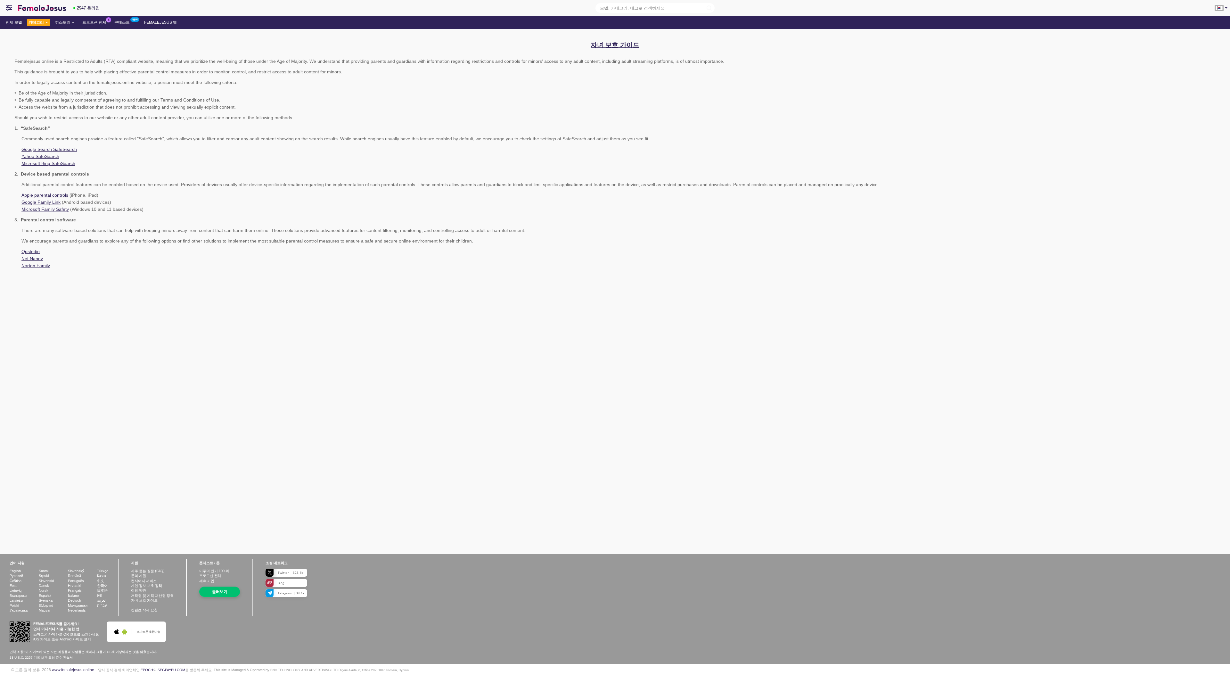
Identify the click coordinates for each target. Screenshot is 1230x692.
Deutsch (74, 600)
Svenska (46, 600)
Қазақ (101, 576)
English (15, 571)
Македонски (77, 605)
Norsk (43, 590)
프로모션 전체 (94, 22)
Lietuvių (15, 590)
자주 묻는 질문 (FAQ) (148, 571)
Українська (19, 610)
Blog (281, 583)
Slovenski (46, 581)
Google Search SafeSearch (49, 149)
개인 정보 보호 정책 (146, 586)
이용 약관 (138, 590)
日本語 (102, 590)
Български (18, 595)
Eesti (13, 586)
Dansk (44, 586)
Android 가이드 (71, 639)
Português (76, 581)
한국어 (102, 586)
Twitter (290, 572)
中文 (100, 581)
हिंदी (99, 595)
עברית (102, 605)
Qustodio (30, 251)
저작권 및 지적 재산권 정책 (152, 595)
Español (45, 595)
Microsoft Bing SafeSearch (48, 163)
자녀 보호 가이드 (144, 600)
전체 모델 (14, 22)
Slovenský (76, 571)
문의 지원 (138, 576)
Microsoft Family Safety (45, 209)
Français (75, 590)
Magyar (45, 610)
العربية (101, 600)
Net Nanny (32, 258)
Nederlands (77, 610)
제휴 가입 (206, 581)
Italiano (73, 595)
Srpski (44, 576)
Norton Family (35, 265)
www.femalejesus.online (73, 670)
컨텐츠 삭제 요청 (144, 610)
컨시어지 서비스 (144, 581)
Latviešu (16, 600)
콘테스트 (122, 22)
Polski (14, 605)
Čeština (15, 581)
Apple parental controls (44, 195)
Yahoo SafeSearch (40, 156)
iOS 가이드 (42, 639)
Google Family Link (41, 202)
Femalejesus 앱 (160, 22)
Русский (16, 576)
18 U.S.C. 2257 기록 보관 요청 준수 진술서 (41, 657)
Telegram (291, 593)
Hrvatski (74, 586)
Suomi (43, 571)
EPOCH (147, 670)
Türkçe (102, 571)
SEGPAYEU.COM (171, 670)
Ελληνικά (46, 605)
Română (74, 576)
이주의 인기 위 (214, 571)
